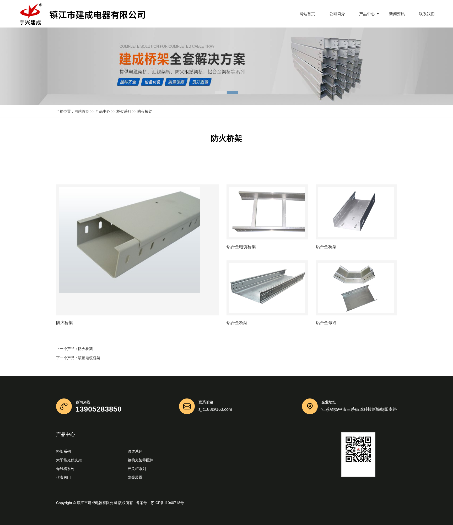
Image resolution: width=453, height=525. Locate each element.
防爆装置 (135, 477)
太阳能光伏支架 (69, 460)
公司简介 (337, 14)
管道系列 (135, 451)
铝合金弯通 (326, 323)
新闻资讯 (397, 14)
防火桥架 (85, 349)
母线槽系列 (65, 469)
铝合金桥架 (326, 247)
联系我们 (427, 14)
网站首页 (307, 14)
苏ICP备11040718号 (167, 503)
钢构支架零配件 (140, 460)
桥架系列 (63, 451)
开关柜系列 (137, 469)
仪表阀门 (63, 477)
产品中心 (367, 14)
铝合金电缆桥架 (241, 247)
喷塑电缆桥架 (89, 358)
